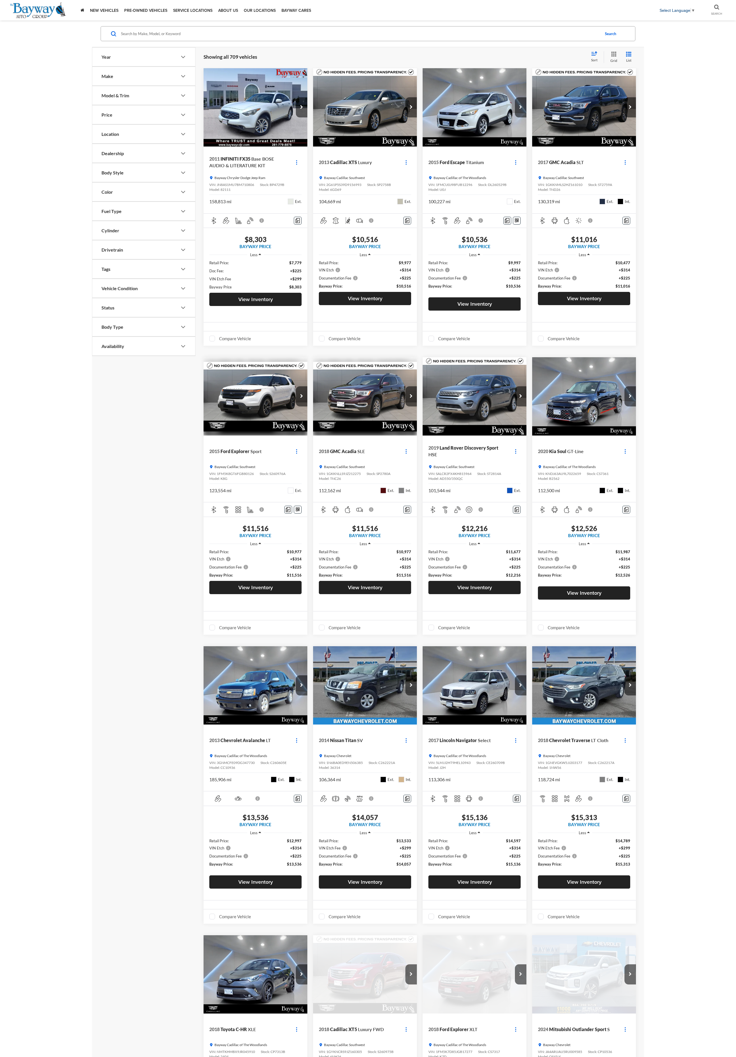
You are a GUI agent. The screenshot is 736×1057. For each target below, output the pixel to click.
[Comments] (298, 221)
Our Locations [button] (260, 10)
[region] (255, 275)
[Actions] (297, 162)
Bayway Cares (296, 10)
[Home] (82, 10)
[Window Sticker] (517, 221)
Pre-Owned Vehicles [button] (145, 10)
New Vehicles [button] (104, 10)
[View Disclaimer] (262, 220)
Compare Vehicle (235, 338)
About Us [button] (228, 10)
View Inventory (255, 299)
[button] (301, 107)
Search (610, 33)
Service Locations (192, 10)
